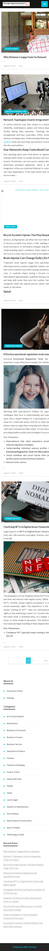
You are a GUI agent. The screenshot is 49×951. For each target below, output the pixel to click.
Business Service (14, 744)
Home (9, 793)
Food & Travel (12, 49)
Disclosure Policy (15, 691)
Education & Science (16, 751)
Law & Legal (11, 227)
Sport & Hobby (13, 827)
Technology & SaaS (15, 834)
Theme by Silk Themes (24, 947)
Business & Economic (16, 730)
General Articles (13, 518)
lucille (21, 473)
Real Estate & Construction (19, 820)
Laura (21, 66)
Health (10, 786)
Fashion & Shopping (16, 765)
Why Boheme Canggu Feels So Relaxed (21, 851)
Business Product (15, 737)
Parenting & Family (13, 346)
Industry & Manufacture (16, 111)
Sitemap (10, 698)
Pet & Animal (12, 813)
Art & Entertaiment (15, 716)
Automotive (12, 723)
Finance (10, 758)
